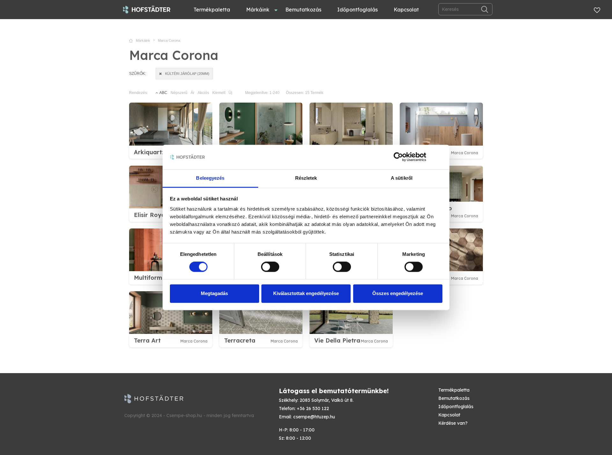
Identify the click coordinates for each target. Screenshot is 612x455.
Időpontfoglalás (357, 9)
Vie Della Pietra (337, 340)
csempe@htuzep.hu (314, 417)
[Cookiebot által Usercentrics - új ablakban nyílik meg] (398, 157)
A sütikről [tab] (401, 178)
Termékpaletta (211, 9)
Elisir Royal (150, 215)
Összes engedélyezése (397, 293)
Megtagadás (214, 293)
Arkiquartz (149, 152)
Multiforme (150, 277)
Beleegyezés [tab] (210, 178)
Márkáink (257, 9)
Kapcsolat (406, 9)
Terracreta (239, 340)
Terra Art (147, 340)
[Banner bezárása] (440, 157)
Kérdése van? (453, 423)
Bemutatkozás (303, 9)
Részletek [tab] (306, 178)
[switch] (270, 267)
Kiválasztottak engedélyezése (306, 293)
